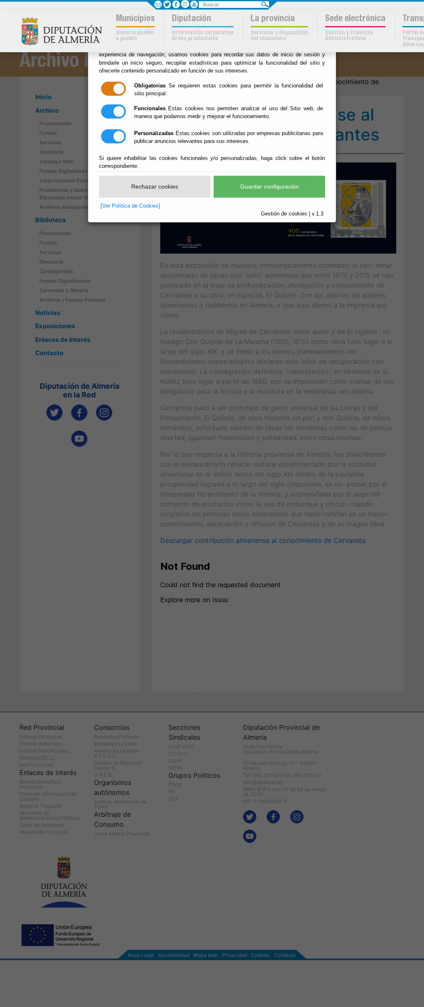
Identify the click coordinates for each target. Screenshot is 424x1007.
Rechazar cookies (154, 186)
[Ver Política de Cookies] (130, 206)
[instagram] (185, 4)
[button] (136, 28)
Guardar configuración (269, 186)
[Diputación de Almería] (63, 31)
